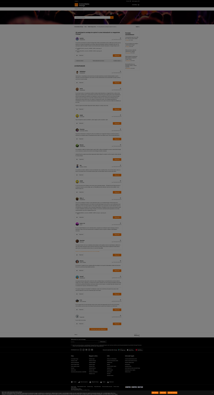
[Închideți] (212, 392)
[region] (107, 392)
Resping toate (163, 392)
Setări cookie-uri (155, 392)
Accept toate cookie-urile (172, 392)
